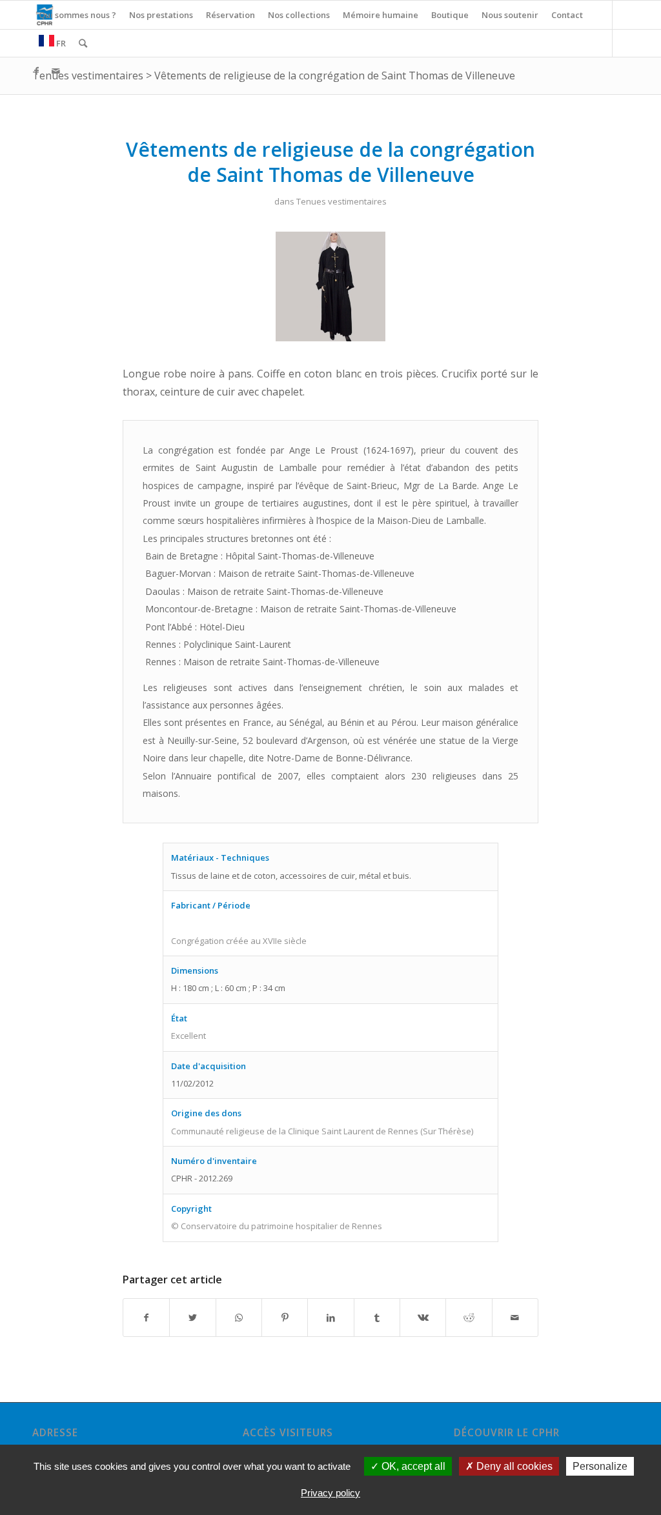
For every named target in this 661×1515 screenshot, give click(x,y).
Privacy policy (330, 1492)
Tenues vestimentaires (87, 75)
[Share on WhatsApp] (238, 1317)
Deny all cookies (513, 1466)
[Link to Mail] (55, 71)
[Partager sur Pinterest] (284, 1317)
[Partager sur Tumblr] (377, 1317)
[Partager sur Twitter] (192, 1317)
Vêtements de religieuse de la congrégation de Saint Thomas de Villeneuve (334, 75)
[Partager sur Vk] (422, 1317)
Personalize (600, 1466)
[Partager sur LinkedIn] (330, 1317)
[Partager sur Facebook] (146, 1317)
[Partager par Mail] (515, 1317)
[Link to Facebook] (36, 71)
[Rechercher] (83, 43)
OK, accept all (412, 1466)
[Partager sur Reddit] (468, 1317)
